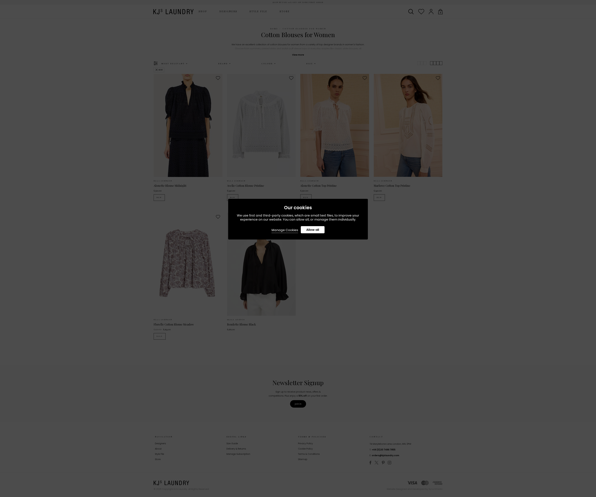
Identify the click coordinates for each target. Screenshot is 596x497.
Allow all (312, 230)
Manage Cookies (284, 230)
